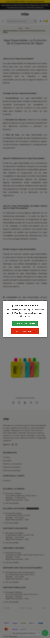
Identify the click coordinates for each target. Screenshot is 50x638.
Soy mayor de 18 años (26, 323)
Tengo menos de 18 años (25, 331)
